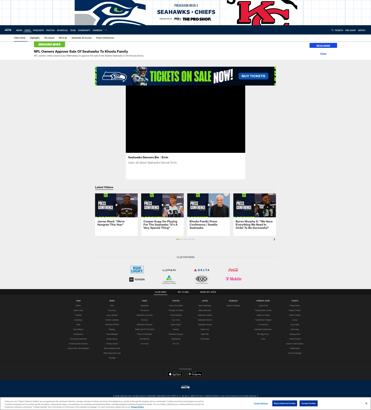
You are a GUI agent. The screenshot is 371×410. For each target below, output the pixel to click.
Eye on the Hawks (176, 305)
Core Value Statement (78, 339)
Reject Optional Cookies (284, 403)
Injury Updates (112, 315)
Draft (112, 305)
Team (78, 301)
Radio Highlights (204, 305)
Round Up (112, 310)
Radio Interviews (205, 310)
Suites (294, 320)
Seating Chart (294, 334)
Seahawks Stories (205, 324)
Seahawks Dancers (176, 334)
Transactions (78, 334)
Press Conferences (144, 334)
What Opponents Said (112, 353)
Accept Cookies (309, 403)
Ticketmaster (295, 348)
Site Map (112, 358)
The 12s (176, 344)
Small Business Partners (78, 344)
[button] (185, 119)
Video (144, 301)
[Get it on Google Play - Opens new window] (194, 375)
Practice (176, 329)
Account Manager (295, 353)
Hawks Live (205, 329)
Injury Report (78, 329)
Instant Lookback (112, 320)
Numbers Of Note (112, 324)
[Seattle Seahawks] (185, 387)
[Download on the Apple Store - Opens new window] (175, 374)
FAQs (263, 339)
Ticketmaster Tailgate (263, 320)
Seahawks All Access (145, 315)
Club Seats (294, 324)
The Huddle (204, 339)
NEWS (112, 301)
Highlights (145, 305)
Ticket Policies (294, 339)
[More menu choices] (106, 30)
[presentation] (275, 239)
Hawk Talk (205, 334)
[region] (185, 403)
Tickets (294, 301)
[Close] (323, 53)
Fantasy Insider (112, 344)
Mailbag (112, 329)
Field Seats (295, 329)
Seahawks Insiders (205, 315)
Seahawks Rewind (205, 320)
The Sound (144, 310)
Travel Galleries (176, 315)
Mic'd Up (144, 320)
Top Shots (176, 320)
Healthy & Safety (263, 315)
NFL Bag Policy (263, 334)
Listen (205, 301)
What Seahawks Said (112, 348)
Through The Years (176, 310)
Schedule (233, 301)
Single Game (295, 305)
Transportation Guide (263, 310)
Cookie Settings (261, 403)
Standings (78, 320)
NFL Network (144, 339)
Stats (78, 324)
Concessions (263, 324)
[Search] (332, 30)
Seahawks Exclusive (144, 324)
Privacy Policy (137, 407)
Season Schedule (233, 305)
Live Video (145, 344)
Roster (78, 305)
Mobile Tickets (294, 315)
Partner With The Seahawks (78, 348)
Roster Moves (112, 339)
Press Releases (112, 334)
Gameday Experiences (263, 329)
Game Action (176, 324)
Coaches (78, 315)
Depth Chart (78, 310)
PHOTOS (175, 301)
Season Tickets (295, 310)
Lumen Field (263, 305)
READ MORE (323, 45)
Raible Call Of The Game (144, 329)
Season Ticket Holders (294, 344)
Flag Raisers (176, 339)
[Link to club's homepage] (8, 29)
